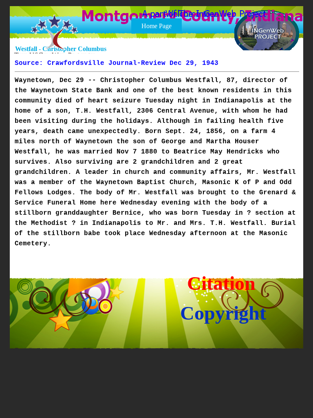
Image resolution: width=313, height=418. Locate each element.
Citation (221, 283)
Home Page (156, 25)
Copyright (223, 313)
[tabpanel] (157, 153)
